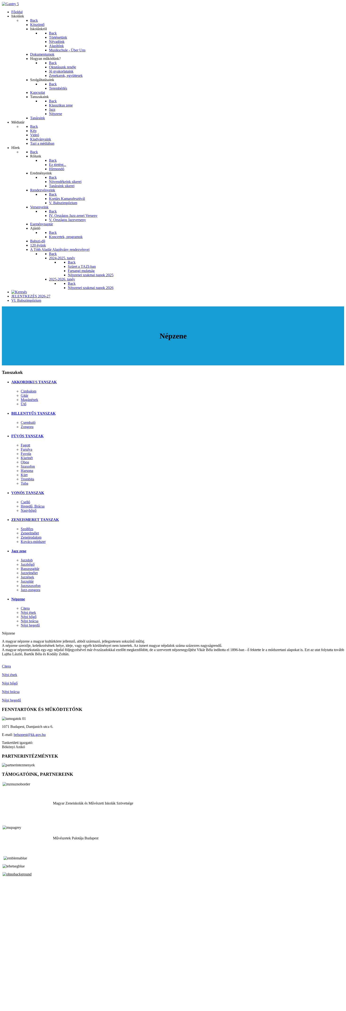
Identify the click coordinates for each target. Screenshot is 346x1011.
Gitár (24, 395)
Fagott (25, 445)
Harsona (27, 471)
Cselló (25, 502)
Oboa (25, 462)
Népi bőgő (28, 617)
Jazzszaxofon (30, 586)
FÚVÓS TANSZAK (27, 436)
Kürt (24, 475)
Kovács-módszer (33, 542)
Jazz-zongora (30, 590)
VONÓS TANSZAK (27, 493)
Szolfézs (27, 529)
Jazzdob (27, 560)
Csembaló (28, 423)
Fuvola (26, 454)
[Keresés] (19, 292)
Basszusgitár (30, 569)
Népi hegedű (30, 625)
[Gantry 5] (10, 4)
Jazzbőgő (28, 564)
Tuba (24, 483)
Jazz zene (18, 551)
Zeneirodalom (31, 537)
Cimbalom (28, 391)
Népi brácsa (29, 621)
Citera (25, 608)
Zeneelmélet (30, 533)
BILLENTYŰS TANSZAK (33, 413)
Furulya (26, 449)
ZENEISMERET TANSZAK (35, 520)
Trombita (27, 479)
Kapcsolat (9, 997)
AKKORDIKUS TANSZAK (34, 382)
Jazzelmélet (29, 573)
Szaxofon (28, 466)
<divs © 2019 (13, 1005)
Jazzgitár (27, 581)
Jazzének (27, 577)
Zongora (27, 427)
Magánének (29, 400)
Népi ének (28, 613)
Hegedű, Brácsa (32, 506)
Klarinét (27, 458)
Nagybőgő (28, 510)
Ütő (23, 404)
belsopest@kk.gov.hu (30, 735)
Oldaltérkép (10, 993)
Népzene (18, 599)
